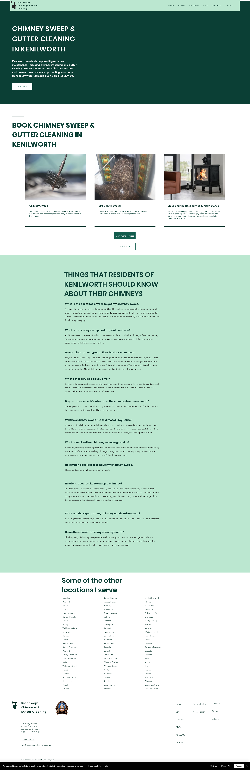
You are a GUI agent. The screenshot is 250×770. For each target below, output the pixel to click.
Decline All (225, 766)
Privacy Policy (103, 766)
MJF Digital (49, 759)
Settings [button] (213, 766)
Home (179, 704)
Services (179, 711)
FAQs (178, 727)
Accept (239, 766)
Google (215, 711)
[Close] (246, 766)
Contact (179, 742)
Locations (180, 719)
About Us (180, 735)
